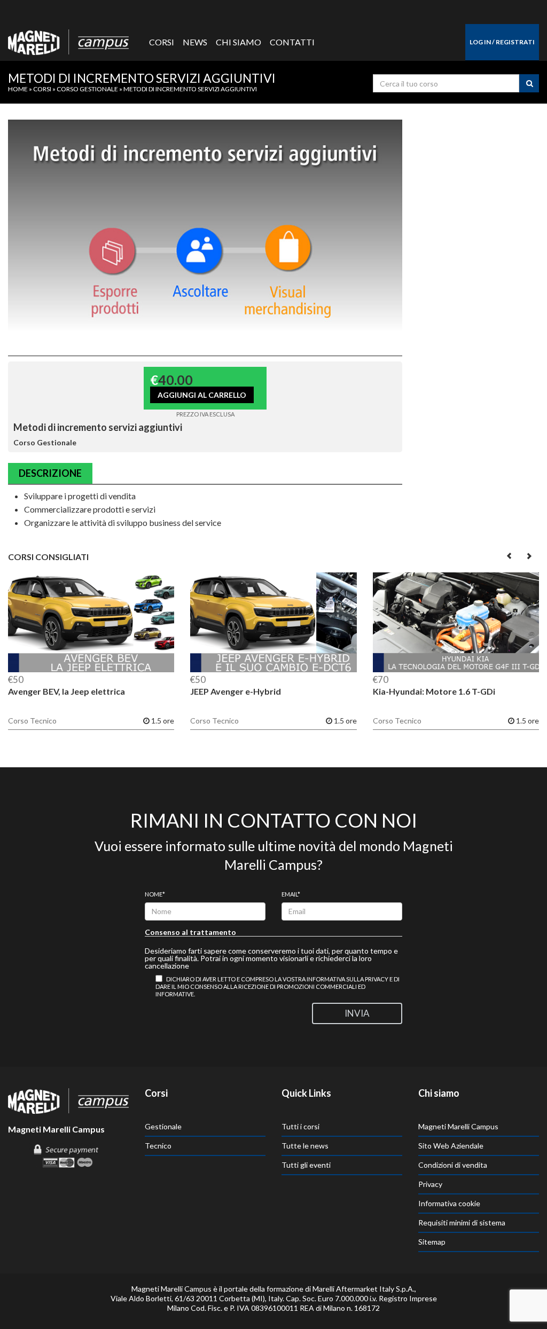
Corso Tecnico (32, 721)
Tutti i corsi (300, 1126)
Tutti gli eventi (306, 1164)
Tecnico (158, 1145)
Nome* (155, 894)
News (195, 42)
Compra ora (91, 623)
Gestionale (163, 1126)
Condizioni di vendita (452, 1164)
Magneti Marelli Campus (458, 1126)
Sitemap (432, 1241)
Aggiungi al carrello (202, 394)
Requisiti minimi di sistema (461, 1222)
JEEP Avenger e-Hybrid (235, 691)
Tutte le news (305, 1145)
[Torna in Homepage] (68, 39)
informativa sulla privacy (347, 979)
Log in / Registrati (502, 42)
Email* (291, 894)
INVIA (357, 1013)
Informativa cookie (449, 1203)
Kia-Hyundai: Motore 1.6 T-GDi (434, 691)
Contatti (292, 42)
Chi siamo (238, 42)
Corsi (161, 42)
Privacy (430, 1184)
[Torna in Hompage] (68, 1100)
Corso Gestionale (87, 89)
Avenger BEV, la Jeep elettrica (66, 691)
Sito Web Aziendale (450, 1145)
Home (18, 89)
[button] (510, 555)
